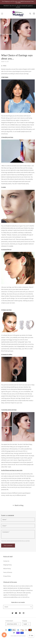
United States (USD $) (12, 624)
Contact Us (6, 561)
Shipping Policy (7, 565)
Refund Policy (7, 568)
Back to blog (19, 505)
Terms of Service (7, 572)
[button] (2, 13)
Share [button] (4, 65)
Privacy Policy (7, 576)
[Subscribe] (31, 607)
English (25, 624)
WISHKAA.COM (15, 635)
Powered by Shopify (22, 635)
